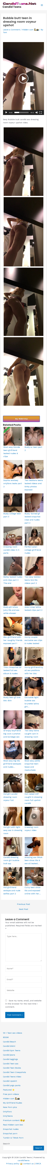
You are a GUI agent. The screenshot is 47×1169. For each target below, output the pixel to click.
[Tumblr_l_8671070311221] (23, 302)
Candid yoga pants (11, 1085)
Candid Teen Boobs (12, 1068)
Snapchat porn (10, 1133)
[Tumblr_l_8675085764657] (23, 161)
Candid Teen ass (10, 1064)
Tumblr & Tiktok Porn (13, 1138)
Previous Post (23, 904)
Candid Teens (12, 7)
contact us (28, 1163)
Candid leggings (10, 1059)
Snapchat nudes (11, 1129)
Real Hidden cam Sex (13, 1125)
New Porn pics (10, 1107)
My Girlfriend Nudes (12, 1103)
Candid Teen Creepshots (14, 1072)
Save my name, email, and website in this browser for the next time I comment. (23, 1004)
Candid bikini (9, 1046)
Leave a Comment (11, 30)
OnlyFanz (7, 1112)
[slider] (21, 112)
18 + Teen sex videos (12, 1033)
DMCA (38, 1163)
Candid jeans (9, 1055)
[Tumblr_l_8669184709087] (23, 371)
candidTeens (23, 1160)
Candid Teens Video (12, 1077)
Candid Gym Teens (11, 1050)
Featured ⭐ (9, 1090)
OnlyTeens (8, 1116)
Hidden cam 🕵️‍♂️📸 (30, 30)
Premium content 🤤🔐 (14, 1120)
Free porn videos (11, 1094)
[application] (23, 78)
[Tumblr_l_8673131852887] (23, 231)
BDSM (6, 1037)
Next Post (23, 909)
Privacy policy (12, 1163)
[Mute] (36, 112)
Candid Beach (9, 1042)
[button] (23, 79)
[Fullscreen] (40, 112)
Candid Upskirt (10, 1081)
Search (6, 1144)
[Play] (6, 112)
